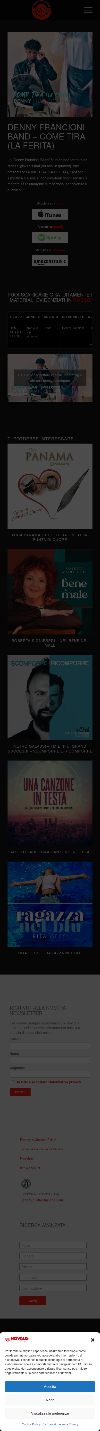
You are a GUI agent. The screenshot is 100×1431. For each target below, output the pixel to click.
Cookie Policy (31, 1424)
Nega (50, 1400)
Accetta (50, 1387)
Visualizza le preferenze (50, 1413)
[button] (92, 1340)
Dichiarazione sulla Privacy (60, 1424)
